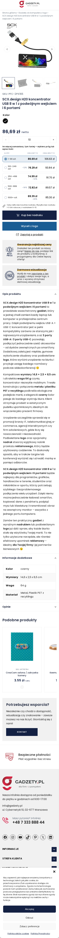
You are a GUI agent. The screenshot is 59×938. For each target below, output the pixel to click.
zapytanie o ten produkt (32, 275)
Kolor (6, 115)
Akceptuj (29, 909)
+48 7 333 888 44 (28, 822)
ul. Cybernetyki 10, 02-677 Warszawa (25, 810)
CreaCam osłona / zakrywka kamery (22, 674)
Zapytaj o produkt (31, 234)
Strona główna (9, 12)
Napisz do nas (31, 251)
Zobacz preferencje (29, 926)
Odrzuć (29, 917)
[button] (54, 871)
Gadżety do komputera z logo (32, 12)
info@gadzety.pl (12, 806)
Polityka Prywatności (40, 933)
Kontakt (22, 731)
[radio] (5, 121)
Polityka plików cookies (18, 933)
